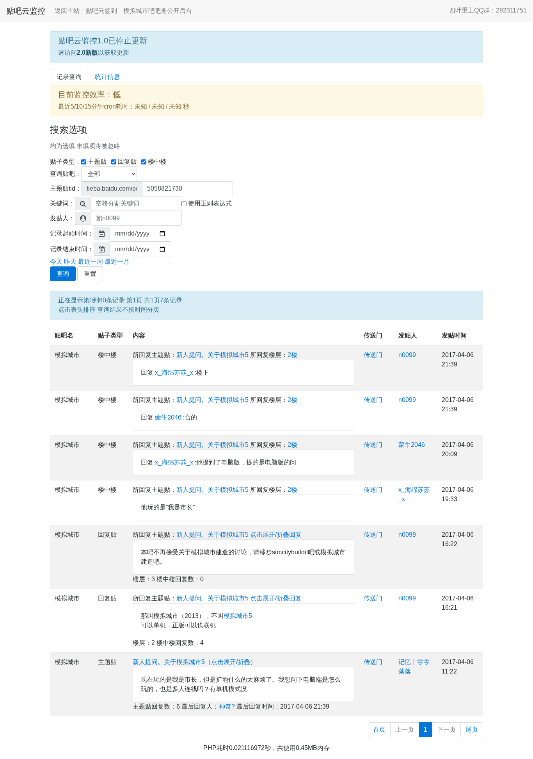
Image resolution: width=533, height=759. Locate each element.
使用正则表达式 (210, 203)
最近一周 (90, 261)
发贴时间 (454, 335)
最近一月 (117, 261)
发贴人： (62, 218)
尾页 (471, 729)
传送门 (373, 335)
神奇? (227, 706)
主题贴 (97, 161)
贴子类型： (65, 161)
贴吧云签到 (101, 10)
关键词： (62, 203)
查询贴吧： (65, 173)
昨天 (70, 261)
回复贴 (127, 161)
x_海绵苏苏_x (174, 372)
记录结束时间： (72, 249)
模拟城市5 (238, 616)
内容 (139, 335)
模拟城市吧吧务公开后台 (157, 10)
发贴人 (407, 335)
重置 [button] (90, 273)
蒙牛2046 (168, 417)
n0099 (407, 355)
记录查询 (69, 76)
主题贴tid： (66, 188)
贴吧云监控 (25, 11)
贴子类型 (110, 335)
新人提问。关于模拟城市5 (212, 355)
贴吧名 (64, 335)
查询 (63, 273)
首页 (379, 729)
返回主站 (67, 10)
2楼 (292, 355)
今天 (56, 261)
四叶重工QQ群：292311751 (488, 10)
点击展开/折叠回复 (276, 534)
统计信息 (107, 76)
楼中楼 (157, 161)
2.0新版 (87, 52)
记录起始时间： (72, 233)
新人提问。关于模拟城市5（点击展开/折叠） (194, 662)
